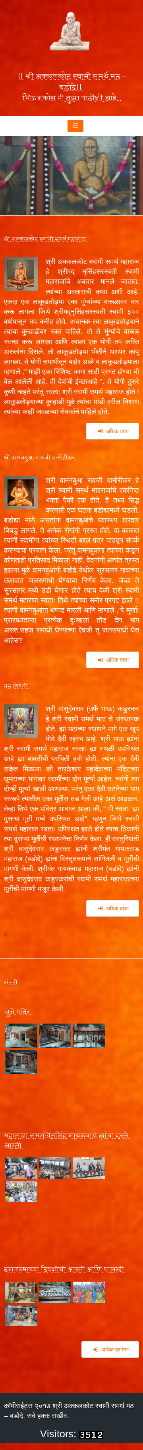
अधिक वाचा (117, 431)
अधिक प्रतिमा (115, 1349)
